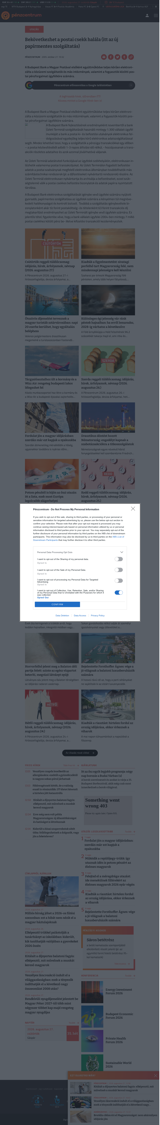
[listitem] (80, 552)
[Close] (134, 510)
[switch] (119, 559)
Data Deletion (62, 615)
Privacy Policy (98, 615)
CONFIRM (57, 604)
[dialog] (80, 562)
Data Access (80, 615)
